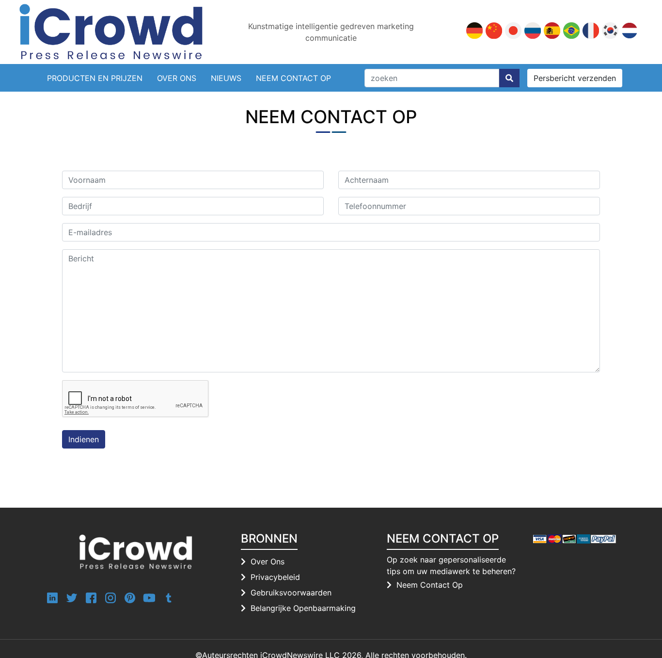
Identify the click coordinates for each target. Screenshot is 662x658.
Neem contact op (293, 78)
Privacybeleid (275, 577)
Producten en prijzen (94, 78)
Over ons (267, 561)
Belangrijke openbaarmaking (303, 608)
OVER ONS (176, 78)
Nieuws (226, 78)
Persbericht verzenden (575, 78)
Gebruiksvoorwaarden (291, 592)
